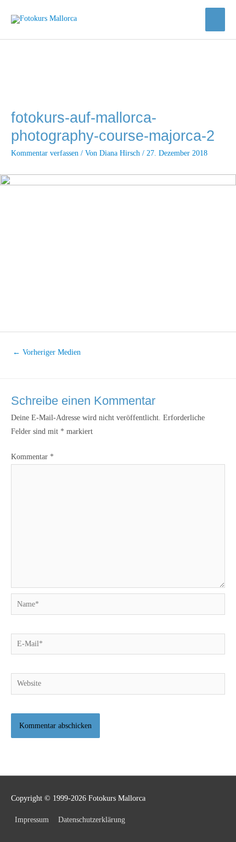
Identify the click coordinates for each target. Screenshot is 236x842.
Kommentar (32, 457)
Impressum (32, 820)
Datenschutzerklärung (91, 820)
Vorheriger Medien (47, 352)
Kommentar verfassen (44, 153)
